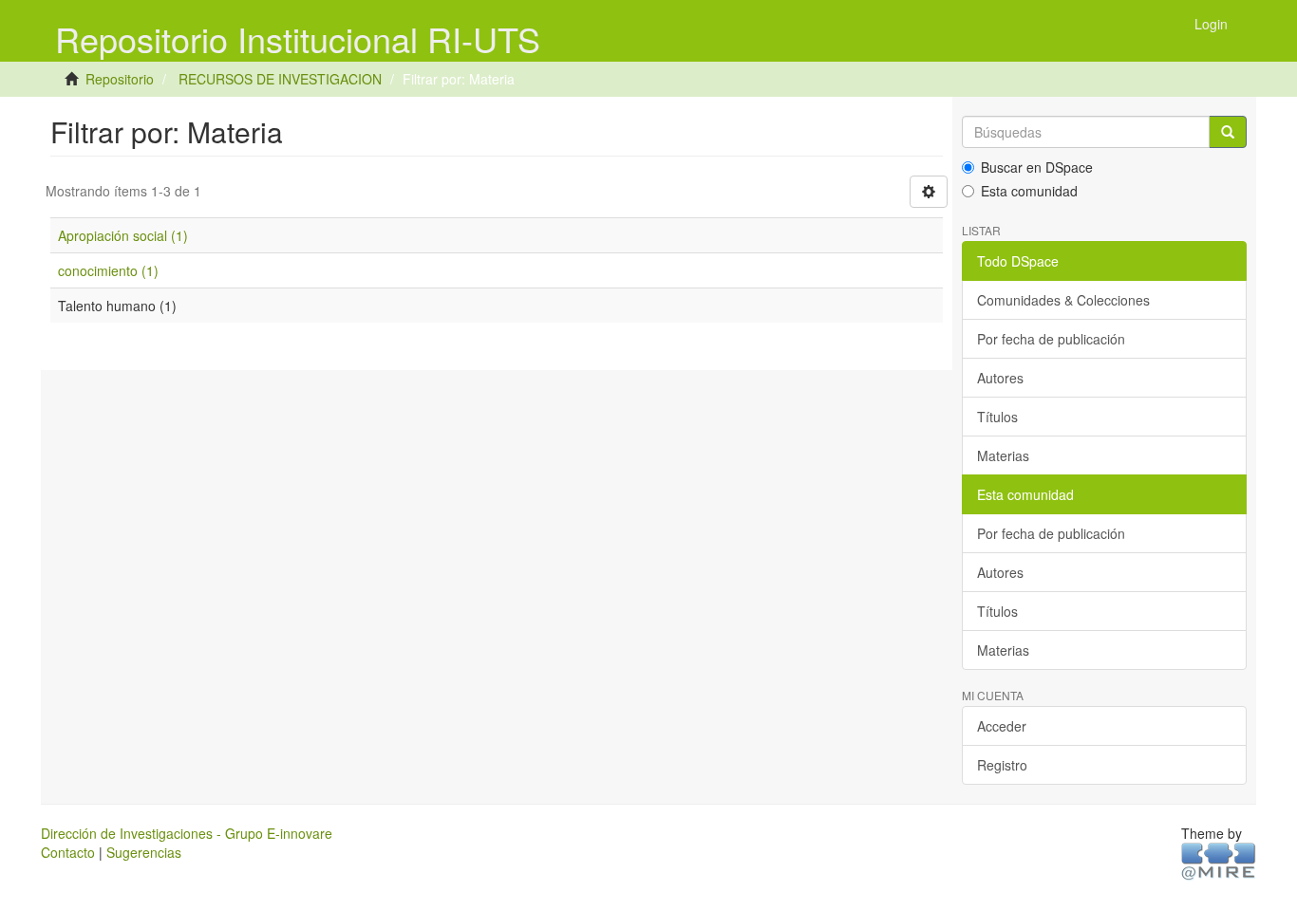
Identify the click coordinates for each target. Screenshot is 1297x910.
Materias (1003, 455)
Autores (1000, 377)
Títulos (997, 416)
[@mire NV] (1218, 860)
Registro (1002, 764)
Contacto (68, 852)
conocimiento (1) (108, 270)
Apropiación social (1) (123, 235)
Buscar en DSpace (1037, 167)
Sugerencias (143, 852)
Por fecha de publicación (1051, 338)
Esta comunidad (1029, 190)
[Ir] (1228, 132)
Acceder (1001, 725)
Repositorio (119, 78)
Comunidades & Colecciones (1063, 299)
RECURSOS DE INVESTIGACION (280, 78)
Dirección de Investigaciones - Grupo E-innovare (186, 833)
